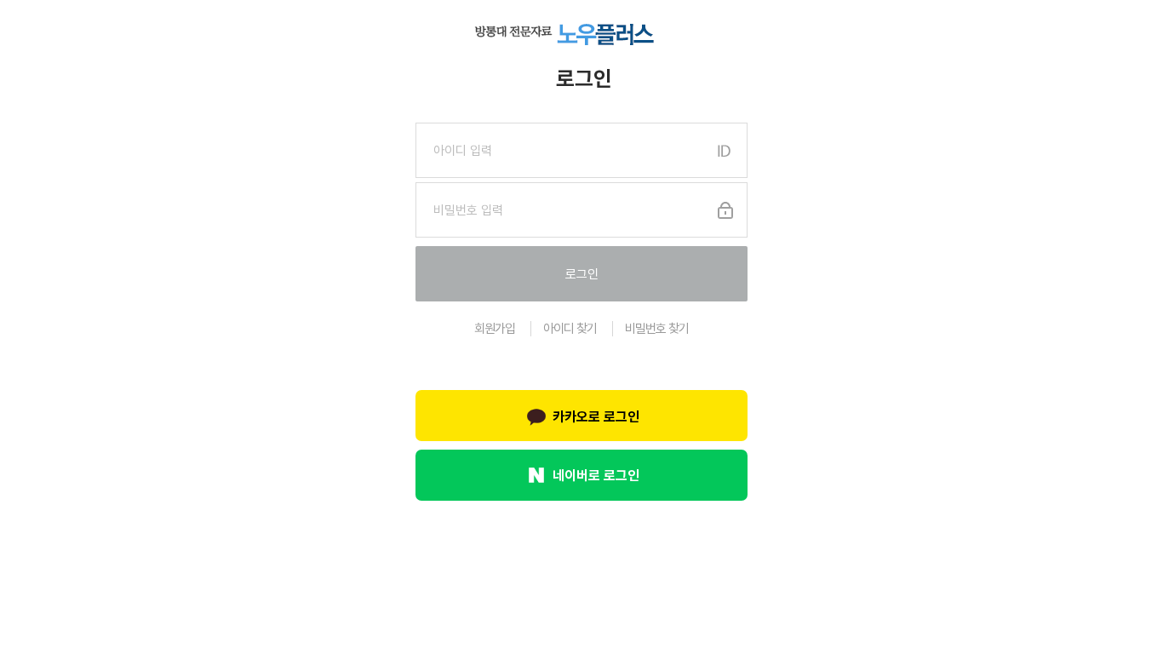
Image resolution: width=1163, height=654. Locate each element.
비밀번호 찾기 (657, 328)
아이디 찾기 (570, 328)
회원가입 (494, 328)
